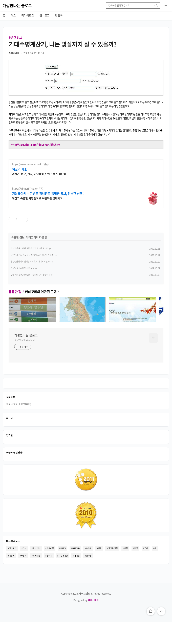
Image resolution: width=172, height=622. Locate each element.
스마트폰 (36, 555)
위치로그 (44, 15)
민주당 (89, 555)
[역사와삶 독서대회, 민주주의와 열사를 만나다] (32, 321)
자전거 (23, 555)
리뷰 (24, 548)
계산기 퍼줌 (19, 169)
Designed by (86, 600)
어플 (126, 548)
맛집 (136, 548)
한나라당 (36, 548)
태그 (13, 15)
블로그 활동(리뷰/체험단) (18, 404)
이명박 (11, 555)
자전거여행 (63, 555)
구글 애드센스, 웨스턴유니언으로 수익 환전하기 (30, 274)
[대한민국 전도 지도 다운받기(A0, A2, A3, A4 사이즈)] (82, 321)
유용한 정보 (15, 37)
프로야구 (76, 548)
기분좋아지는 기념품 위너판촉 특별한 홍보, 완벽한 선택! (48, 194)
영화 (100, 548)
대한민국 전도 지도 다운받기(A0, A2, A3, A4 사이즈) (32, 254)
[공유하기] (20, 219)
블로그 (63, 548)
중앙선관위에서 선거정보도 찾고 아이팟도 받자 (30, 261)
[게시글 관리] (24, 219)
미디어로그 (27, 15)
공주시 (49, 555)
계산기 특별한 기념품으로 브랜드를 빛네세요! (37, 198)
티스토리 (12, 548)
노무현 (89, 548)
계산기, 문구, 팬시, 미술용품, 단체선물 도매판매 (39, 174)
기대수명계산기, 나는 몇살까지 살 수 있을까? (63, 44)
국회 (146, 548)
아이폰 (77, 555)
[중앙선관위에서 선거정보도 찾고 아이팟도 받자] (132, 321)
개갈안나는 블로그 (17, 5)
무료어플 (50, 548)
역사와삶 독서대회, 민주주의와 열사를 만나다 (29, 248)
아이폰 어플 (113, 548)
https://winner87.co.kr (24, 188)
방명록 (59, 15)
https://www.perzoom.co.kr (27, 164)
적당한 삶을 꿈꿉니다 (24, 340)
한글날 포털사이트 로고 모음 (22, 268)
